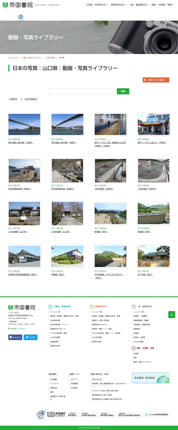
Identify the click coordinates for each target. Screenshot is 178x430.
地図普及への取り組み (57, 397)
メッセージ (54, 383)
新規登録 (74, 383)
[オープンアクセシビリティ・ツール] (20, 16)
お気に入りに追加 (156, 80)
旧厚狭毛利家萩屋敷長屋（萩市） (23, 275)
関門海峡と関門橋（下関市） (21, 143)
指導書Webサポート (58, 329)
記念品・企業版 (139, 337)
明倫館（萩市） (58, 275)
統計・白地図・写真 (162, 5)
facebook (17, 337)
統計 (135, 357)
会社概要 (53, 379)
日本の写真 (50, 57)
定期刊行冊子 (55, 346)
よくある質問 (55, 337)
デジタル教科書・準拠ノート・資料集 (106, 333)
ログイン (74, 379)
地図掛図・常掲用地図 (142, 324)
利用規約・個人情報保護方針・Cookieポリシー (109, 385)
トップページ (13, 57)
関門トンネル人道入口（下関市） (152, 143)
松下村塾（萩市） (145, 275)
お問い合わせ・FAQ (99, 374)
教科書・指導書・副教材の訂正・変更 (64, 316)
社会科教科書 (55, 320)
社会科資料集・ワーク (58, 324)
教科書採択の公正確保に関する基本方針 (107, 399)
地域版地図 (54, 341)
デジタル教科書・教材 (58, 333)
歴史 (52, 392)
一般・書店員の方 (138, 5)
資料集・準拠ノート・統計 (102, 329)
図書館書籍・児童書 (141, 320)
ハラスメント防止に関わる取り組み (105, 390)
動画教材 (137, 329)
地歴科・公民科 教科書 (100, 320)
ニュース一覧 (55, 312)
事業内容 (53, 388)
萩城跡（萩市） (101, 232)
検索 (123, 91)
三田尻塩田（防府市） (104, 189)
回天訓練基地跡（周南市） (20, 189)
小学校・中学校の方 (96, 5)
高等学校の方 (117, 5)
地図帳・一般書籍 (140, 316)
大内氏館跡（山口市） (18, 232)
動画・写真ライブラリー (32, 57)
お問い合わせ (97, 379)
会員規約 (74, 388)
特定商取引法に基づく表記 (102, 395)
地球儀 (136, 333)
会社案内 (52, 374)
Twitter (32, 337)
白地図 (136, 353)
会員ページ (74, 374)
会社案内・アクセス (17, 328)
